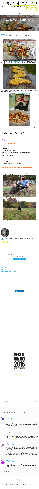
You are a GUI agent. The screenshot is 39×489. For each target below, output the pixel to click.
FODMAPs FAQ (4, 265)
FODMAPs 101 (3, 267)
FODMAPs (16, 167)
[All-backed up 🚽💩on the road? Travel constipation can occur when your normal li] (29, 302)
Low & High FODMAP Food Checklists (8, 271)
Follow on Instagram (20, 291)
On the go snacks (17, 168)
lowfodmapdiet (5, 168)
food (19, 167)
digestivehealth (5, 167)
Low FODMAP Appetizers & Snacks (8, 143)
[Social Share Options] (1, 311)
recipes (27, 168)
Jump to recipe (3, 34)
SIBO (2, 269)
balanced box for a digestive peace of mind (18, 61)
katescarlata (16, 140)
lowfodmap (29, 167)
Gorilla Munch (24, 167)
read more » (3, 239)
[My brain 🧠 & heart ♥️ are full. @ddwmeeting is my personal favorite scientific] (29, 321)
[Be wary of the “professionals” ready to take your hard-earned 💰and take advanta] (10, 302)
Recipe (23, 168)
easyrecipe (10, 167)
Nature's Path (11, 168)
